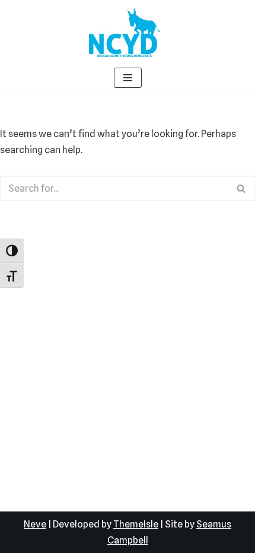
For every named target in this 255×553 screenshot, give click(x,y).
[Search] (241, 188)
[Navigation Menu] (128, 78)
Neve (35, 524)
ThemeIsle (135, 524)
